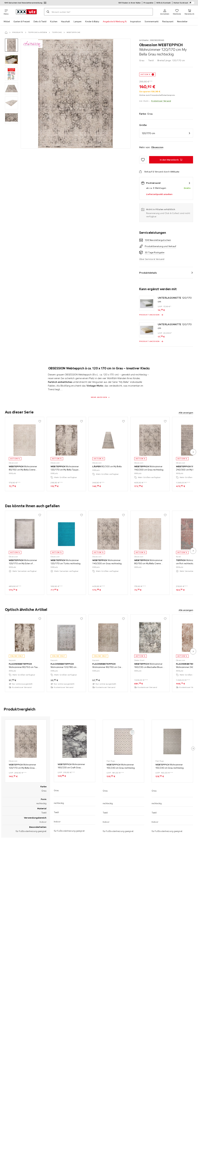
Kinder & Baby (92, 21)
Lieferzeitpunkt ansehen (159, 194)
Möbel (7, 21)
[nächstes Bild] (193, 452)
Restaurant (167, 21)
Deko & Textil (40, 21)
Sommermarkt (152, 21)
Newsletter (182, 21)
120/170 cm (148, 133)
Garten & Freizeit (21, 21)
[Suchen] (48, 11)
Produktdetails (148, 272)
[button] (11, 45)
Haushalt (65, 21)
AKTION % (145, 74)
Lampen (78, 21)
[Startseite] (6, 32)
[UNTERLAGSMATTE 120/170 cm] (146, 303)
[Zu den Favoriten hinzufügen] (143, 159)
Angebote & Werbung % (115, 21)
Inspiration (135, 21)
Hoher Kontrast (181, 3)
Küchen (53, 21)
